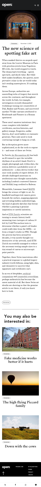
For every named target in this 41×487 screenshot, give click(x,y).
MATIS (31, 189)
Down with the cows (20, 446)
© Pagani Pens (32, 466)
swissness (6, 302)
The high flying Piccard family (20, 404)
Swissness (14, 43)
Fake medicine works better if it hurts (20, 359)
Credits (30, 475)
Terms (30, 469)
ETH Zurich (14, 214)
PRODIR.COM (19, 466)
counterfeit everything (27, 276)
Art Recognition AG (21, 155)
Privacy (30, 472)
